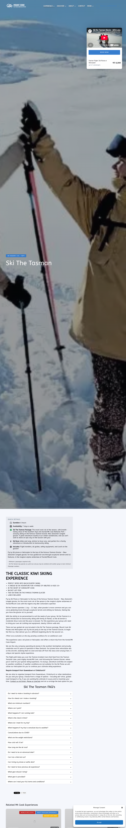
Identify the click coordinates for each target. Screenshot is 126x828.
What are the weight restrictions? (20, 737)
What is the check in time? (17, 718)
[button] (122, 808)
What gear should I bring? (17, 772)
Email (24, 792)
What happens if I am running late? (21, 713)
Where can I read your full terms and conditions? (26, 782)
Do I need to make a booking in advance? (23, 693)
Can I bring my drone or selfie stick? (21, 762)
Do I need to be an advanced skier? (21, 752)
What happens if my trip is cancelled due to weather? (28, 728)
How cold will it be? (15, 742)
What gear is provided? (16, 777)
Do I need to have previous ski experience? (24, 767)
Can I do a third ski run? (17, 757)
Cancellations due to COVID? (18, 733)
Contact (81, 6)
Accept (99, 822)
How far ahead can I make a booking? (22, 698)
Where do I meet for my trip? (19, 723)
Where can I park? (14, 708)
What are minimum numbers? (19, 703)
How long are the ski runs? (18, 747)
